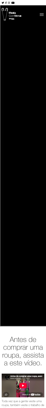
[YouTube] (13, 2)
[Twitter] (3, 2)
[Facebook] (6, 2)
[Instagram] (9, 2)
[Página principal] (11, 14)
